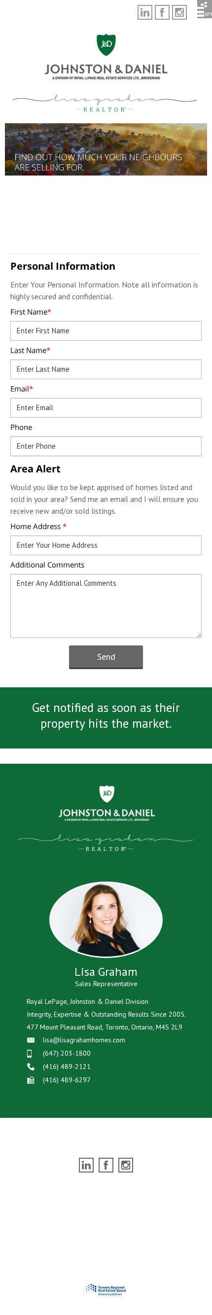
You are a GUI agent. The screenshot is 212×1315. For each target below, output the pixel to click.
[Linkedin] (145, 12)
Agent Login (162, 1191)
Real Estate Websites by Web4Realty (86, 1191)
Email (21, 388)
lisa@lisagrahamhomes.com (84, 1039)
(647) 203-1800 (67, 1053)
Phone (21, 427)
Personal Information (62, 266)
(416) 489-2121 (67, 1066)
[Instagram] (179, 12)
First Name (30, 312)
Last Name (30, 350)
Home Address (38, 526)
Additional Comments (47, 564)
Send (106, 656)
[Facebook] (162, 12)
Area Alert (35, 468)
